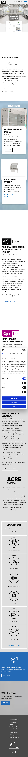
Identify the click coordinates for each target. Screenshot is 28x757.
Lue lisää (8, 150)
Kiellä (14, 406)
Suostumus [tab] (5, 353)
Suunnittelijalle (14, 732)
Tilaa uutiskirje (6, 675)
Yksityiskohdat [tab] (14, 353)
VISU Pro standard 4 (9, 197)
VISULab (9, 24)
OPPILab (18, 24)
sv (21, 1)
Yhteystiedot (14, 735)
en (19, 1)
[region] (14, 17)
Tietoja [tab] (23, 353)
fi (16, 1)
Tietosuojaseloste (14, 737)
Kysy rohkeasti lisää (14, 645)
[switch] (24, 383)
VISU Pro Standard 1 (9, 195)
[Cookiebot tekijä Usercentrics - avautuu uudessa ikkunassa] (20, 350)
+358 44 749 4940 (14, 727)
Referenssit (18, 30)
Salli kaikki (14, 398)
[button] (25, 2)
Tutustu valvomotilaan (10, 469)
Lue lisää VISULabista (9, 301)
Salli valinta (14, 402)
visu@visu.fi (14, 729)
